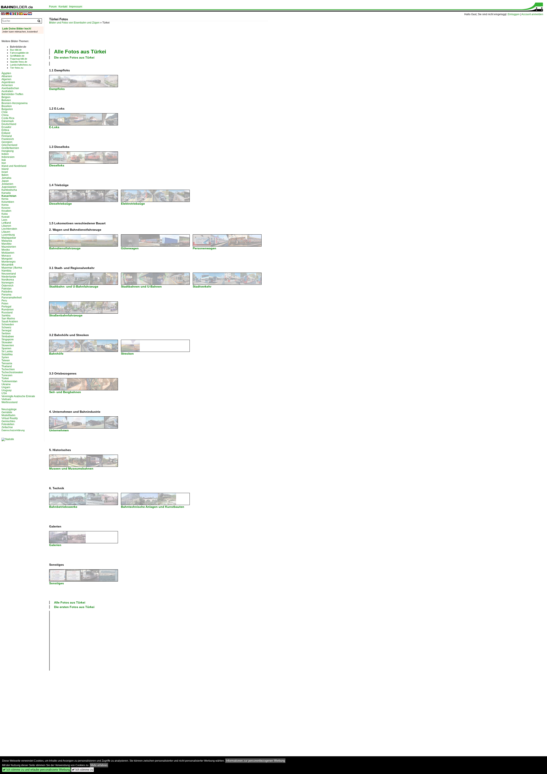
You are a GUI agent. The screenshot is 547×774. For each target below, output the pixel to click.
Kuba (4, 213)
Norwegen (7, 282)
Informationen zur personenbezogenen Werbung (255, 760)
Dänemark (7, 121)
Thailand (6, 366)
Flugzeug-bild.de (18, 58)
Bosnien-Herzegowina (14, 103)
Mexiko (5, 249)
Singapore (7, 339)
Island (5, 168)
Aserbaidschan (10, 88)
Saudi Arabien (9, 321)
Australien (7, 91)
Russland (7, 312)
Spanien (6, 348)
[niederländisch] (30, 14)
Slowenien (7, 345)
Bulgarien (7, 109)
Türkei (5, 378)
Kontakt (63, 6)
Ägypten (6, 73)
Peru (4, 300)
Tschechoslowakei (12, 372)
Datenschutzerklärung (13, 430)
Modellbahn (8, 415)
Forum (53, 6)
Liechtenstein (9, 228)
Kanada (6, 192)
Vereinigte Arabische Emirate (18, 396)
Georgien (6, 142)
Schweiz (6, 327)
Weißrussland (9, 402)
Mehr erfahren (98, 765)
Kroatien (6, 210)
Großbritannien (10, 148)
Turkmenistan (9, 381)
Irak (3, 160)
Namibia (6, 270)
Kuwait (5, 216)
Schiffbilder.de (17, 55)
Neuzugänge (9, 409)
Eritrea (5, 130)
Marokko (6, 243)
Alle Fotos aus (80, 51)
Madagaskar (8, 237)
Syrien (5, 357)
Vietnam (6, 399)
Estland (5, 133)
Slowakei (6, 342)
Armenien (7, 85)
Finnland (6, 136)
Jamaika (6, 177)
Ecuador (6, 127)
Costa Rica (7, 118)
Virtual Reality (9, 418)
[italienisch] (16, 14)
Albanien (6, 76)
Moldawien (7, 252)
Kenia (4, 198)
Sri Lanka (7, 351)
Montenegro (8, 261)
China (5, 115)
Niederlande (8, 276)
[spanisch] (21, 14)
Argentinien (8, 82)
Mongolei (6, 258)
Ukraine (6, 384)
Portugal (6, 306)
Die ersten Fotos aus (74, 57)
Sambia (5, 315)
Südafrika (7, 354)
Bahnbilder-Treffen (12, 94)
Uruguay (6, 390)
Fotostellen (7, 424)
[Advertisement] (127, 36)
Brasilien (6, 106)
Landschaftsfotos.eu (20, 64)
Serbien (6, 333)
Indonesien (8, 157)
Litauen (5, 231)
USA (4, 393)
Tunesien (6, 375)
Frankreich (7, 139)
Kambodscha (9, 189)
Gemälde (6, 412)
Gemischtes (8, 421)
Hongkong (7, 151)
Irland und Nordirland (13, 165)
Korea (5, 204)
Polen (4, 303)
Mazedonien (8, 246)
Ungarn (5, 387)
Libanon (6, 225)
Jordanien (7, 183)
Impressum (75, 6)
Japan (5, 180)
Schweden (7, 324)
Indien (5, 154)
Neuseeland (8, 273)
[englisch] (3, 14)
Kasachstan (8, 195)
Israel (4, 171)
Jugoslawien (8, 186)
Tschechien (8, 369)
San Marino (8, 318)
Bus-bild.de (16, 49)
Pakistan (6, 288)
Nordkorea (7, 279)
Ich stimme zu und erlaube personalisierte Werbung (36, 769)
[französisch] (12, 14)
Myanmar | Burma (11, 267)
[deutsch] (7, 14)
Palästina (6, 291)
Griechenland (9, 145)
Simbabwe (7, 336)
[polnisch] (25, 14)
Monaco (6, 255)
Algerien (6, 79)
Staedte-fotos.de (18, 61)
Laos (4, 219)
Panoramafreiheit (11, 297)
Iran (3, 163)
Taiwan (5, 360)
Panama (6, 294)
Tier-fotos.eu (16, 67)
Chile (4, 112)
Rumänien (7, 309)
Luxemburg (8, 234)
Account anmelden (532, 14)
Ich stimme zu (82, 769)
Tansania (6, 363)
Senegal (6, 330)
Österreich (7, 285)
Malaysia (6, 240)
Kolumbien (7, 201)
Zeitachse (7, 427)
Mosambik (7, 264)
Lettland (6, 222)
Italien (5, 174)
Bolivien (6, 100)
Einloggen (514, 14)
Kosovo (5, 207)
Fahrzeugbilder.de (19, 52)
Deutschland (8, 124)
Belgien (5, 97)
